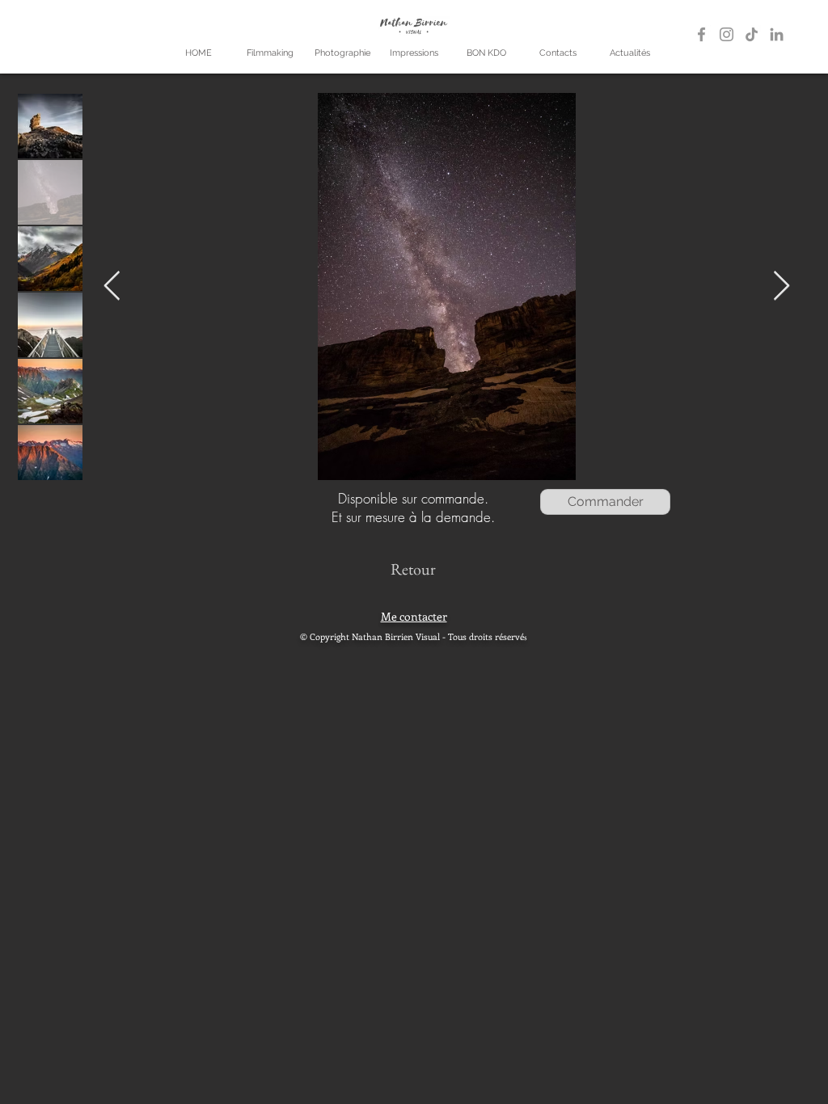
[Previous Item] (112, 286)
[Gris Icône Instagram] (726, 34)
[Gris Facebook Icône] (701, 34)
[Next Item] (781, 286)
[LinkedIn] (776, 34)
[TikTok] (751, 34)
